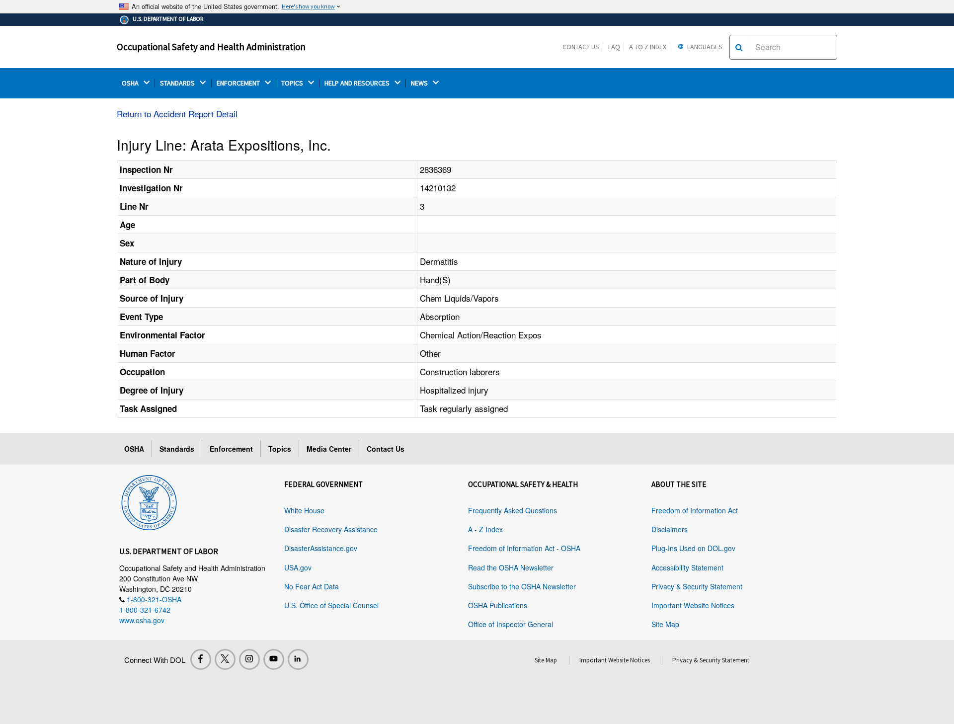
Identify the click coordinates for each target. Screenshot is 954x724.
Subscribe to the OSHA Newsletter (522, 586)
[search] (739, 47)
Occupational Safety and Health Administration (211, 47)
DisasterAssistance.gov (320, 548)
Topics (279, 449)
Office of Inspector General (510, 624)
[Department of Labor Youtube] (273, 659)
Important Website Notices (692, 605)
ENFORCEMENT (239, 83)
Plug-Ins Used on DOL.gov (693, 548)
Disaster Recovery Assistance (331, 529)
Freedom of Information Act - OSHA (524, 548)
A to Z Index (647, 46)
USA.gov (298, 567)
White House (304, 510)
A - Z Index (485, 529)
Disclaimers (669, 529)
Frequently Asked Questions (512, 510)
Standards (176, 449)
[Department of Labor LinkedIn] (298, 659)
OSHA (131, 83)
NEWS (420, 83)
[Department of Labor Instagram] (249, 659)
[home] (149, 501)
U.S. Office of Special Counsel (331, 605)
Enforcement (231, 449)
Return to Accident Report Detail (177, 113)
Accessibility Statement (687, 567)
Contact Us (580, 46)
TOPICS (293, 83)
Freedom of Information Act (694, 510)
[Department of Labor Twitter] (225, 659)
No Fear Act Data (311, 586)
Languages (704, 46)
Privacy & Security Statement (696, 586)
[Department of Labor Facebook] (200, 659)
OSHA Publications (497, 605)
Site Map (665, 624)
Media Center (329, 449)
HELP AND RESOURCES (357, 83)
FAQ (614, 46)
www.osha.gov (141, 620)
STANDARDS (178, 83)
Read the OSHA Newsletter (511, 567)
